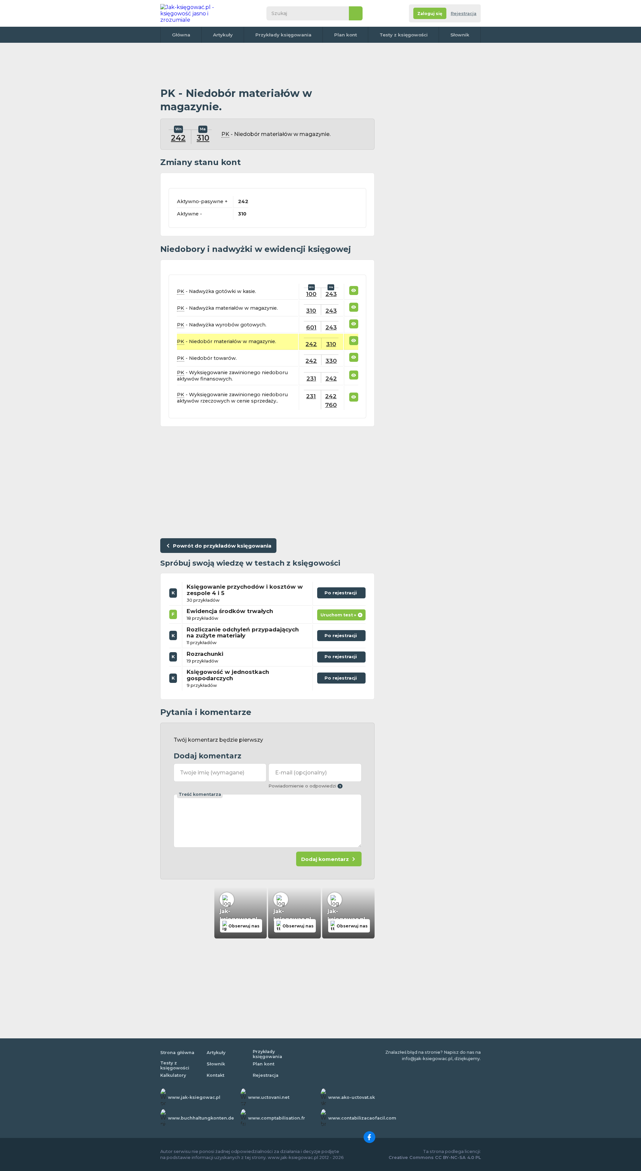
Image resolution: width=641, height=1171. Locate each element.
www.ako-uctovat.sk (351, 1097)
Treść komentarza (200, 794)
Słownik (459, 34)
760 (331, 404)
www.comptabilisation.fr (276, 1118)
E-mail (301, 772)
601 (311, 327)
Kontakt (215, 1075)
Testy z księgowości (404, 34)
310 (203, 138)
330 (331, 360)
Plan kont (345, 34)
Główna (181, 34)
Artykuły (223, 34)
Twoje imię (212, 772)
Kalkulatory (173, 1075)
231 (311, 378)
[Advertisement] (267, 65)
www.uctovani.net (268, 1097)
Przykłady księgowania (283, 34)
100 (311, 293)
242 (178, 138)
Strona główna (177, 1052)
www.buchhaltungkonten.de (201, 1118)
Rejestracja (463, 13)
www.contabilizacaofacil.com (362, 1118)
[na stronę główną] (195, 13)
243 (331, 293)
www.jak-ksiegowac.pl (194, 1097)
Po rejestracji (341, 591)
